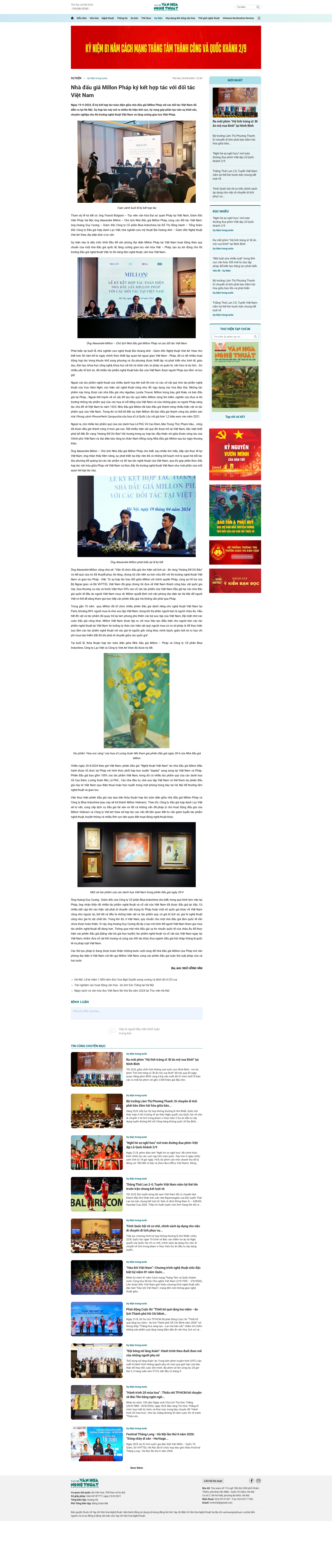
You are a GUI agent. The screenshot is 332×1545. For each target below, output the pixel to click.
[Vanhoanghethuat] (72, 18)
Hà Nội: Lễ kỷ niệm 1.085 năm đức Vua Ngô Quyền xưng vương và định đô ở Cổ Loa (125, 979)
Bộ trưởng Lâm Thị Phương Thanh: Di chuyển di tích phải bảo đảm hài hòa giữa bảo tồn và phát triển (234, 284)
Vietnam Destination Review (238, 18)
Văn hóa (94, 18)
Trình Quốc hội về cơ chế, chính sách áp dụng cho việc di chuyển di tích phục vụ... (235, 192)
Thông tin (122, 18)
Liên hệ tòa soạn (213, 1481)
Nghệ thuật (108, 18)
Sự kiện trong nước (97, 78)
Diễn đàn (82, 18)
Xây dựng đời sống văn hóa (180, 18)
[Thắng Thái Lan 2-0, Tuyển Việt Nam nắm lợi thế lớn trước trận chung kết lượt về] (97, 1194)
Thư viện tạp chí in (235, 329)
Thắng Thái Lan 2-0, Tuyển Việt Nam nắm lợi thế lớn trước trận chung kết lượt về (235, 174)
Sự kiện (158, 18)
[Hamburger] (259, 18)
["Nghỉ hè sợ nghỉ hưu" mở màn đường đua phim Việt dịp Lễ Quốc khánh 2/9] (97, 1152)
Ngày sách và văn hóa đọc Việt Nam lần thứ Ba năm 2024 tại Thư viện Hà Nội (121, 990)
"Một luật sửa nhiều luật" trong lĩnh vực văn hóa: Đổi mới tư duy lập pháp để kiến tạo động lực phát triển (235, 262)
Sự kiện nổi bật (81, 8)
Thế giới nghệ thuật (209, 18)
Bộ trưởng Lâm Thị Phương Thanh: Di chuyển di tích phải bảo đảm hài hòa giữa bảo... (234, 139)
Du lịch (134, 18)
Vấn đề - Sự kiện (222, 270)
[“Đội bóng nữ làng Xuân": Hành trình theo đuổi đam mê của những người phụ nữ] (97, 1360)
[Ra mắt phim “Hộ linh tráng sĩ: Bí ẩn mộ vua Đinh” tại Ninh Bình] (97, 1069)
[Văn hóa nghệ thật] (85, 1486)
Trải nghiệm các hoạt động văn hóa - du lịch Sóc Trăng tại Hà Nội (114, 985)
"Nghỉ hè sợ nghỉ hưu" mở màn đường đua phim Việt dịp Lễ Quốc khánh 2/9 (233, 157)
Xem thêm (136, 1468)
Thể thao (146, 18)
